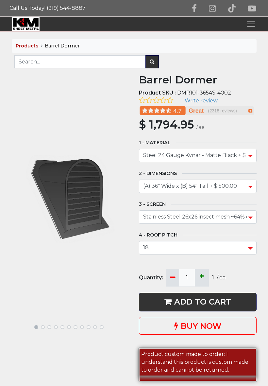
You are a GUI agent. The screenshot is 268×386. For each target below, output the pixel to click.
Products (27, 46)
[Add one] (202, 278)
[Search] (152, 61)
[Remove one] (172, 278)
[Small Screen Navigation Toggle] (251, 23)
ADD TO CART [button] (202, 302)
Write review (201, 100)
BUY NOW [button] (201, 326)
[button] (20, 199)
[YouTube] (252, 8)
